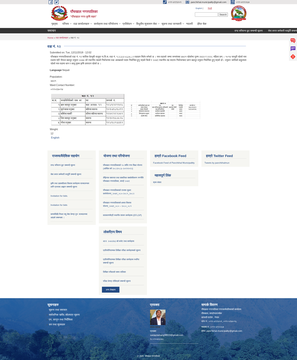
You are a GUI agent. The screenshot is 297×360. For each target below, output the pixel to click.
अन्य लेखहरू (111, 289)
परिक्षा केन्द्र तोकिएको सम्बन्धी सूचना (117, 281)
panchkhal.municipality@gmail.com (224, 331)
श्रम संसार (157, 182)
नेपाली (210, 8)
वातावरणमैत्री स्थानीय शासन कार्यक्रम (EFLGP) (122, 215)
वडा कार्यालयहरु (81, 23)
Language (56, 70)
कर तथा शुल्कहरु (57, 324)
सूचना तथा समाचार (58, 309)
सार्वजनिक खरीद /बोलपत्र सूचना (64, 314)
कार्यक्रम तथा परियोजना (106, 23)
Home (50, 37)
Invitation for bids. (59, 196)
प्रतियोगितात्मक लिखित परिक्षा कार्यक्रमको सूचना (121, 250)
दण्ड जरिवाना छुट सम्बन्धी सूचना (241, 30)
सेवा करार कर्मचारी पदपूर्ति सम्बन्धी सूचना (278, 30)
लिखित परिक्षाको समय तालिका (114, 272)
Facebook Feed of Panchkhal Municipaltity (174, 163)
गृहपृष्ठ (54, 23)
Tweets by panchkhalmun (216, 163)
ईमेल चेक (201, 23)
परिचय (65, 23)
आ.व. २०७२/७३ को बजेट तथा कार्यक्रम (118, 241)
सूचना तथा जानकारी (171, 23)
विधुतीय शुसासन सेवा (146, 23)
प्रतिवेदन (127, 23)
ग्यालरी (189, 23)
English (199, 8)
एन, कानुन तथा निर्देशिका (61, 319)
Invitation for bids (59, 205)
